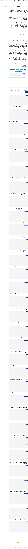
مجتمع (10, 6)
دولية (3, 6)
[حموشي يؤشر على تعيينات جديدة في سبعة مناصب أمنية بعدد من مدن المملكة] (18, 156)
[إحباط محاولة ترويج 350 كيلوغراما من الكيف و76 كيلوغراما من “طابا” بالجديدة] (18, 287)
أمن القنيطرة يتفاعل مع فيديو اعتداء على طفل (20, 222)
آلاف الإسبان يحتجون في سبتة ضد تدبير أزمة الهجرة (19, 365)
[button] (25, 69)
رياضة (5, 6)
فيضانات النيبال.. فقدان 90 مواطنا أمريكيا (21, 149)
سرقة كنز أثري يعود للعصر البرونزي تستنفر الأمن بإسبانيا (18, 379)
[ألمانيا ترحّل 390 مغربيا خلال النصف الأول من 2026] (18, 428)
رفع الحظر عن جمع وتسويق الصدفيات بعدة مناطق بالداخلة (18, 121)
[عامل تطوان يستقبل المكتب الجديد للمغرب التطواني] (18, 316)
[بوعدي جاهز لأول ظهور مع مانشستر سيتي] (18, 331)
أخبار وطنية (23, 6)
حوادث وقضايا (7, 6)
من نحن (22, 0)
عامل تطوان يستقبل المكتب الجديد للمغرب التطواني (19, 322)
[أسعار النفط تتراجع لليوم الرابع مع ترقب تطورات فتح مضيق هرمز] (18, 414)
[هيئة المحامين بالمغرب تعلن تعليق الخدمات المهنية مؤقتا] (18, 100)
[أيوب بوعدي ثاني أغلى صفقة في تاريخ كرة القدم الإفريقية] (18, 260)
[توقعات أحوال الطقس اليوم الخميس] (18, 442)
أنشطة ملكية (15, 6)
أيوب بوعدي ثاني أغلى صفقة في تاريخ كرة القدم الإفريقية (18, 266)
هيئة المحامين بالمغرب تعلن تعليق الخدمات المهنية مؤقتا (18, 106)
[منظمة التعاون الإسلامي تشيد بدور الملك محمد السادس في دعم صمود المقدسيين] (18, 171)
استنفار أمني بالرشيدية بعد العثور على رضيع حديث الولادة (18, 491)
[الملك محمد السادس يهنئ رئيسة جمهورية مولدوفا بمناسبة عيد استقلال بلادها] (18, 344)
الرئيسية (26, 6)
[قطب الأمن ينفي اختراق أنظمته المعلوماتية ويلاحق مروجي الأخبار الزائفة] (18, 229)
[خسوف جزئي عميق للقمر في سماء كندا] (18, 513)
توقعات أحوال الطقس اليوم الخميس (21, 448)
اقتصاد (12, 6)
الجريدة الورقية (15, 0)
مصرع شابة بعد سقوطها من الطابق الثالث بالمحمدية (19, 407)
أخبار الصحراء (18, 6)
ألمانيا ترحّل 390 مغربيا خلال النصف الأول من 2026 (19, 435)
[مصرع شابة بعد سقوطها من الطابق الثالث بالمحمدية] (18, 400)
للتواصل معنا (26, 0)
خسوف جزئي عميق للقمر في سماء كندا (21, 519)
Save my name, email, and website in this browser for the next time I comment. (18, 90)
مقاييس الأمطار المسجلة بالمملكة (22, 280)
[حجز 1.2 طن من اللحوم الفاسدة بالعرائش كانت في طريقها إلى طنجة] (18, 498)
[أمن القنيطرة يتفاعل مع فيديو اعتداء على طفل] (18, 216)
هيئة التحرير (19, 0)
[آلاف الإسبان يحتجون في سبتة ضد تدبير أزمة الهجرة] (18, 359)
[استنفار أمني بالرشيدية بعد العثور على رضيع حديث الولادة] (18, 484)
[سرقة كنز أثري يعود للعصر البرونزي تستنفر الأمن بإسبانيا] (18, 372)
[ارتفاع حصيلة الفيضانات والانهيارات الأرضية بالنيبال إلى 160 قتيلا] (18, 470)
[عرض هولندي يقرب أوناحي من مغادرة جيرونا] (18, 526)
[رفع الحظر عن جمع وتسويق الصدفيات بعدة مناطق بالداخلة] (18, 114)
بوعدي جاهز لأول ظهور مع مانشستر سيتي (21, 337)
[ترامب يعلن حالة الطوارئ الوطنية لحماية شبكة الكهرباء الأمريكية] (18, 386)
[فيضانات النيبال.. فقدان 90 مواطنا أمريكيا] (18, 143)
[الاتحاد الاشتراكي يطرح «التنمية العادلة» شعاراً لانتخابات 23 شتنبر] (18, 301)
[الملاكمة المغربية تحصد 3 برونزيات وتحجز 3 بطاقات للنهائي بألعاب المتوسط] (18, 455)
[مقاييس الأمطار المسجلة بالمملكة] (18, 273)
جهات (21, 6)
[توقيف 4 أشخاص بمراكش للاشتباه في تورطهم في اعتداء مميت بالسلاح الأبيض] (18, 128)
